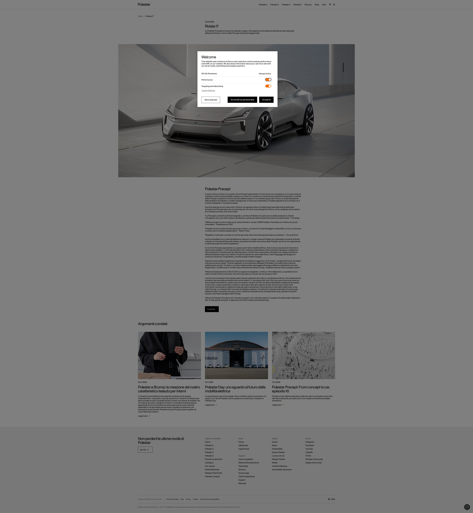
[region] (237, 79)
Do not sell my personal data (242, 100)
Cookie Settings (208, 91)
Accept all (266, 100)
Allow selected (210, 100)
